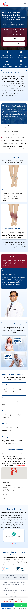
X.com (17, 575)
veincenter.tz (6, 460)
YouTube (21, 575)
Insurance (9, 579)
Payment (15, 577)
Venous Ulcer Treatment (11, 229)
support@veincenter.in (19, 608)
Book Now (7, 605)
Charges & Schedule (19, 465)
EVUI (11, 577)
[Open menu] (25, 3)
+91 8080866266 (7, 608)
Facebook (7, 575)
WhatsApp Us (21, 605)
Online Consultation (16, 579)
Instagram (12, 575)
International (6, 577)
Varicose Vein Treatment (11, 190)
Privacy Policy (21, 577)
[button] (14, 343)
